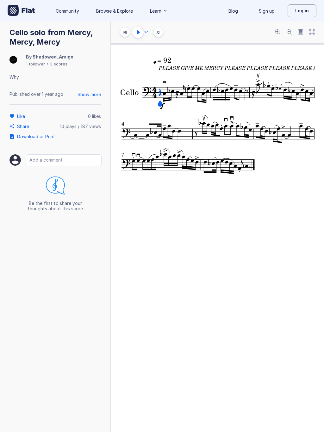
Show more (89, 94)
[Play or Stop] (138, 32)
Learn (155, 11)
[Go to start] (125, 32)
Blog (233, 11)
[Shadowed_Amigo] (13, 60)
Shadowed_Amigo (53, 56)
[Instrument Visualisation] (158, 32)
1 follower (35, 63)
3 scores (58, 63)
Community (67, 11)
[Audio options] (146, 32)
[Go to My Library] (21, 11)
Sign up (267, 11)
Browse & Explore (114, 11)
